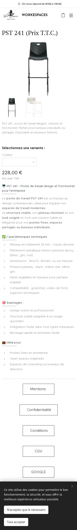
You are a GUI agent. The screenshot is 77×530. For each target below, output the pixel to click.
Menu (71, 15)
